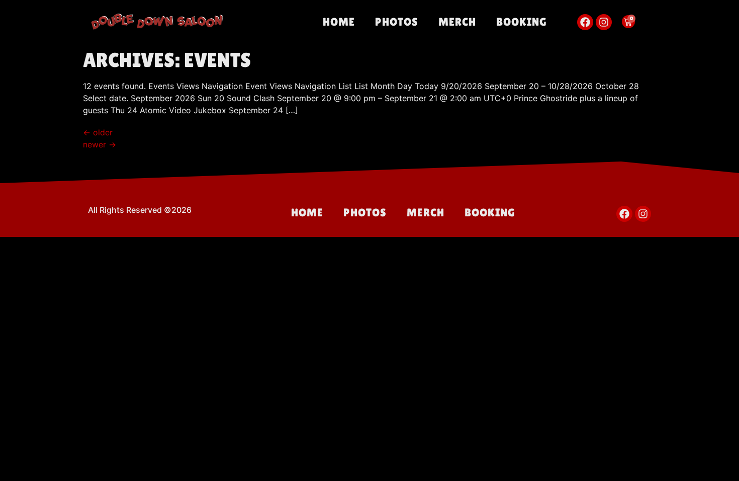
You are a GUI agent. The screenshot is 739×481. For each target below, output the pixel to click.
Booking (521, 22)
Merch (457, 22)
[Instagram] (604, 22)
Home (339, 22)
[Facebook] (585, 22)
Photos (396, 22)
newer (99, 144)
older (98, 132)
